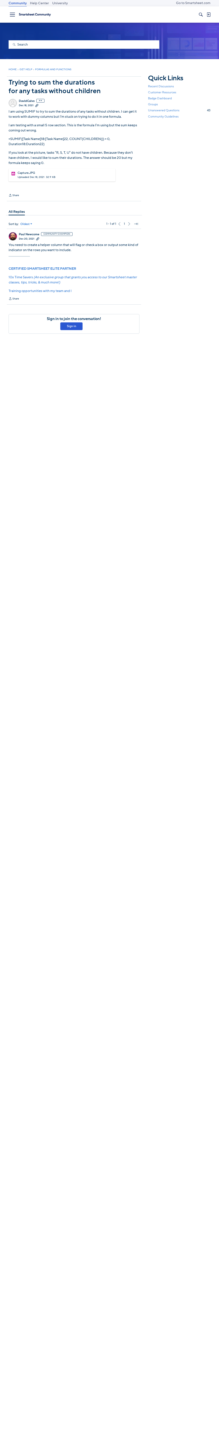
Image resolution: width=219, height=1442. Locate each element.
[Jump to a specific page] (136, 223)
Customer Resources (162, 92)
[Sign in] (208, 14)
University (60, 3)
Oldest (25, 224)
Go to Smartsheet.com (193, 3)
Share (14, 196)
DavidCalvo (27, 101)
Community (18, 3)
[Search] (201, 14)
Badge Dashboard (160, 98)
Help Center (39, 3)
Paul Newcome (29, 234)
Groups (153, 104)
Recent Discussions (161, 86)
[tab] (16, 211)
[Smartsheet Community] (35, 14)
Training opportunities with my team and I (40, 291)
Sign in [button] (71, 326)
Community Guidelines (163, 117)
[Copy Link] (36, 105)
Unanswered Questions (179, 110)
